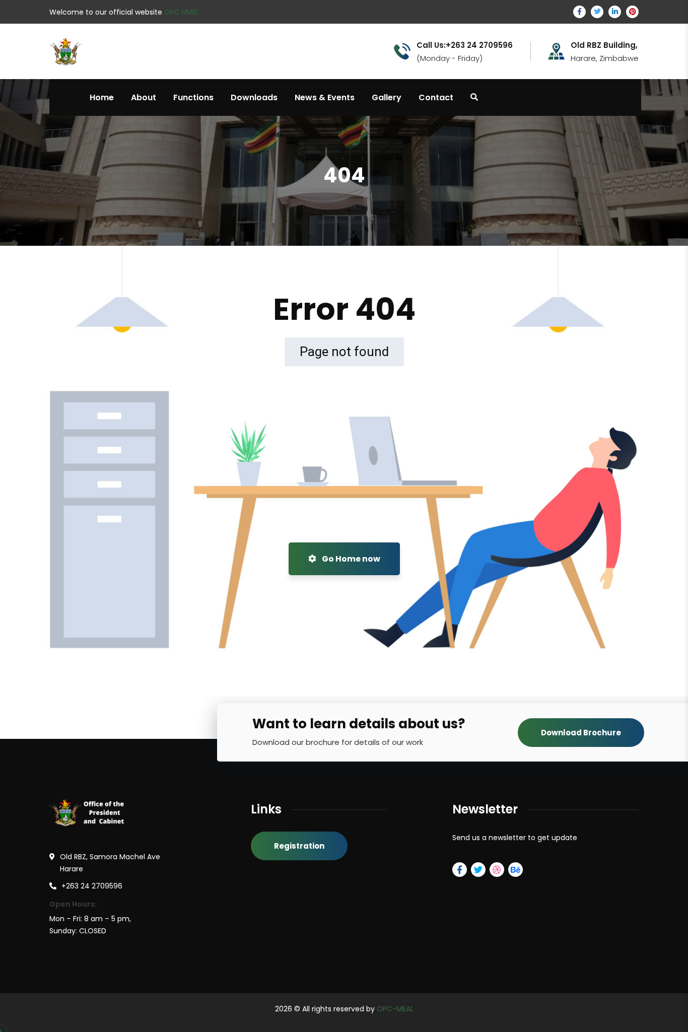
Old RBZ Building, (604, 45)
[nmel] (94, 50)
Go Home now (350, 559)
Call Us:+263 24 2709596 (465, 45)
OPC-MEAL (395, 1009)
